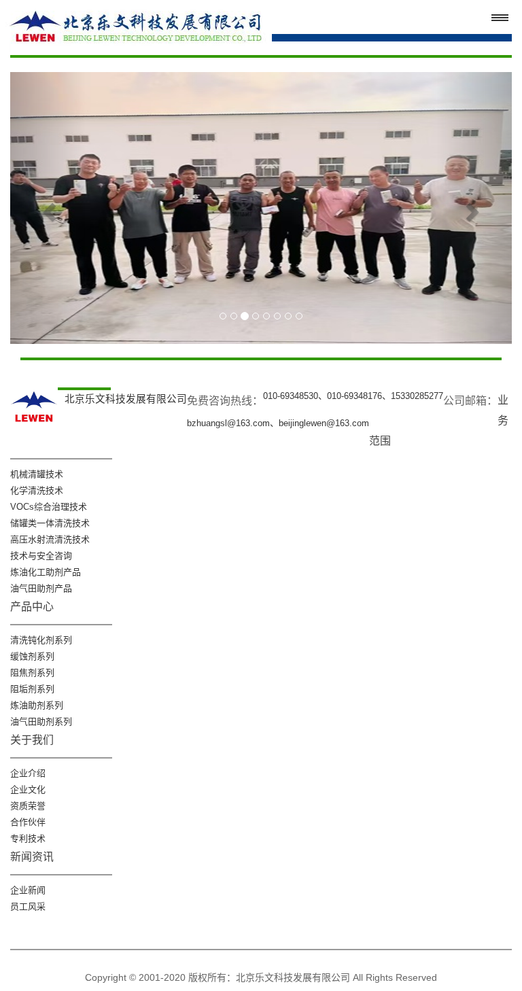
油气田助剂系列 (41, 721)
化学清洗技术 (36, 490)
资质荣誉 (28, 806)
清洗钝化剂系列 (41, 640)
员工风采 (28, 906)
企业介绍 (28, 773)
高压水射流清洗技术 (50, 539)
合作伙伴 (28, 822)
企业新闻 (28, 890)
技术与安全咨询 (41, 556)
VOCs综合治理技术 (48, 507)
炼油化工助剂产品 (45, 572)
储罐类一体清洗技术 (50, 523)
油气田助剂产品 (41, 588)
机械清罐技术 (36, 474)
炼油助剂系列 (36, 705)
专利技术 (28, 838)
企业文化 (28, 789)
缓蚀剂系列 (32, 656)
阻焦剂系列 (32, 672)
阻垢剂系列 (32, 689)
